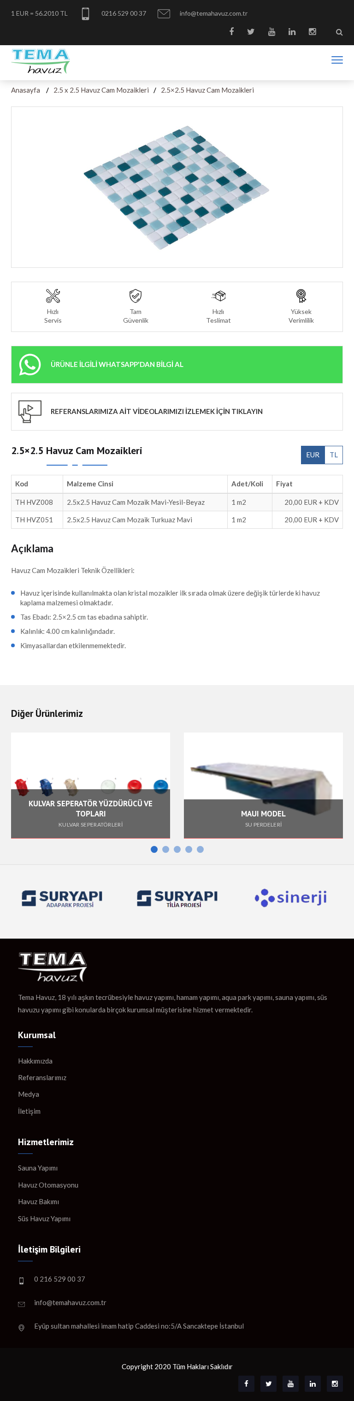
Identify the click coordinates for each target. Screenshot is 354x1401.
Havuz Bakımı (38, 1201)
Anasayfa (25, 90)
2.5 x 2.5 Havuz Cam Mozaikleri (101, 90)
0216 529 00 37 (123, 13)
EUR (312, 454)
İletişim (29, 1111)
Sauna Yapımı (38, 1168)
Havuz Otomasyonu (48, 1185)
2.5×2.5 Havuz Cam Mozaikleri (207, 90)
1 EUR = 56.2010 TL (39, 13)
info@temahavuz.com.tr (213, 13)
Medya (28, 1094)
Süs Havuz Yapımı (44, 1218)
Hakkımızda (35, 1061)
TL (334, 454)
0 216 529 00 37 (59, 1279)
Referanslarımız (42, 1077)
